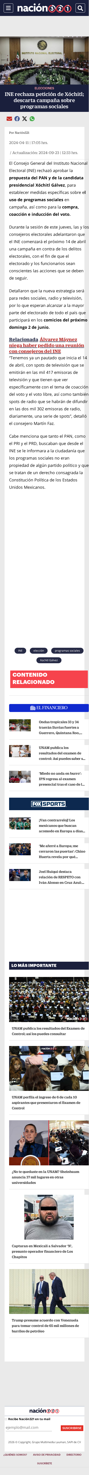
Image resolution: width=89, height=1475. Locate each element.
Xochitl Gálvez (49, 660)
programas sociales (67, 651)
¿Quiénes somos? (15, 1455)
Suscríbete (44, 1463)
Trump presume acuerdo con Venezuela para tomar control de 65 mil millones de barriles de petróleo (45, 1325)
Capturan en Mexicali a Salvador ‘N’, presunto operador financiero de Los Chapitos (42, 1251)
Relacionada (23, 339)
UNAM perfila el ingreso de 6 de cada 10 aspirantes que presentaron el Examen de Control (46, 1102)
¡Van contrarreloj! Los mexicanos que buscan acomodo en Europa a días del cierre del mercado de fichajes (62, 831)
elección (38, 651)
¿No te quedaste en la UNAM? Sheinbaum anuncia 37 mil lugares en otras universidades (45, 1177)
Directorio (73, 1455)
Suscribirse (72, 1428)
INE (20, 651)
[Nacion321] (44, 8)
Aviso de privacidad (47, 1455)
